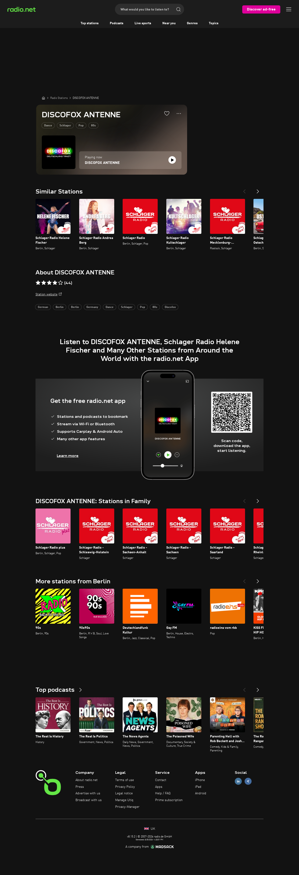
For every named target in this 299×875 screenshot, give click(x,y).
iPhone (200, 780)
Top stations (90, 23)
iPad (198, 787)
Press (79, 787)
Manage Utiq (124, 800)
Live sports (143, 23)
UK (152, 828)
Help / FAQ (163, 793)
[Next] (257, 189)
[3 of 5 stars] (49, 283)
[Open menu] (289, 9)
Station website (46, 294)
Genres (192, 23)
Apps (158, 787)
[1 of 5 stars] (38, 283)
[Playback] (172, 160)
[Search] (178, 9)
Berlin (60, 307)
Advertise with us (87, 793)
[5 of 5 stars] (60, 283)
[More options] (179, 113)
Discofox (170, 307)
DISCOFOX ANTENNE (102, 163)
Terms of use (124, 780)
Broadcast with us (88, 800)
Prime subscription (169, 800)
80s (93, 125)
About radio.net (86, 780)
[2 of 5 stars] (43, 283)
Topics (213, 23)
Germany (92, 307)
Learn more (67, 455)
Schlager (65, 125)
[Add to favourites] (167, 113)
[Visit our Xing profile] (248, 781)
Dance (48, 125)
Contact (160, 780)
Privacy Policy (125, 787)
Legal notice (124, 793)
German (43, 307)
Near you (169, 23)
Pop (81, 125)
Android (200, 793)
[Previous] (244, 189)
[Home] (43, 98)
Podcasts (116, 23)
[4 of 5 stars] (55, 283)
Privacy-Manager (127, 807)
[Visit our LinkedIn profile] (238, 781)
